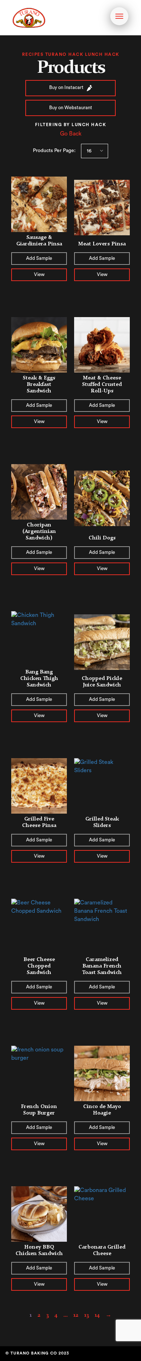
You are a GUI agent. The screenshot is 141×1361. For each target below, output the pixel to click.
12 (75, 1314)
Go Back (70, 134)
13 (86, 1314)
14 (97, 1314)
